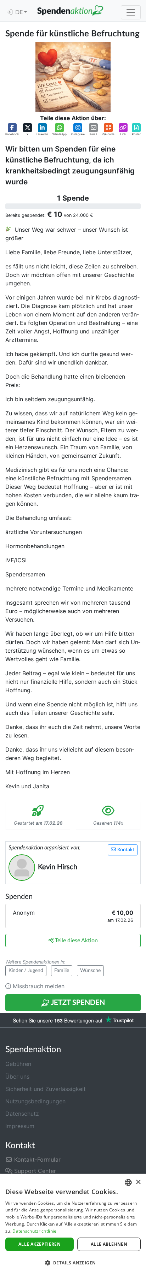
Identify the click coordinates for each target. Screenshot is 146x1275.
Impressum (19, 1125)
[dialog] (73, 1224)
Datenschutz (22, 1113)
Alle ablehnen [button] (109, 1244)
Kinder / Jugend (26, 970)
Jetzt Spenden (77, 1002)
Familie (61, 970)
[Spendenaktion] (70, 10)
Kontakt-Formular (36, 1159)
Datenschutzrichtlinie (34, 1231)
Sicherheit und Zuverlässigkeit (45, 1088)
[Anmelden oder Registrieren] (9, 12)
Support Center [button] (34, 1170)
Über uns (17, 1076)
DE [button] (19, 12)
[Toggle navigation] (131, 12)
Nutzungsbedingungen (35, 1101)
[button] (12, 129)
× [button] (138, 1182)
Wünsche (90, 970)
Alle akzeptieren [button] (39, 1244)
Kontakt (125, 849)
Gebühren (18, 1063)
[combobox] (128, 1182)
